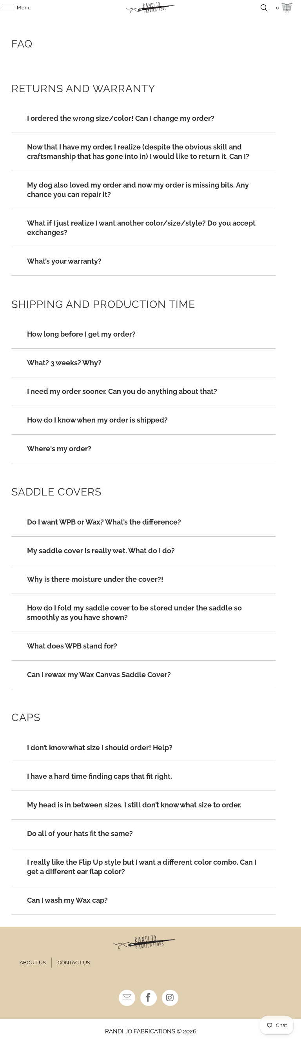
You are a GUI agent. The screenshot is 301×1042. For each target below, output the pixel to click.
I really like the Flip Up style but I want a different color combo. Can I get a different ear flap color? (141, 867)
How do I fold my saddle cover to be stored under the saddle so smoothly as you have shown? (134, 612)
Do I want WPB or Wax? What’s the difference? (104, 522)
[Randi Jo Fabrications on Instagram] (170, 998)
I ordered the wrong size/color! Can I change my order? (120, 118)
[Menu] (4, 8)
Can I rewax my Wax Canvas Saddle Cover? (99, 674)
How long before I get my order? (81, 334)
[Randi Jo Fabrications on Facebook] (148, 998)
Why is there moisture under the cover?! (95, 579)
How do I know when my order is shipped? (97, 420)
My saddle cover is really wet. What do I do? (101, 551)
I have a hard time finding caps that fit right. (99, 776)
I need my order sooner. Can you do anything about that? (122, 391)
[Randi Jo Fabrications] (150, 8)
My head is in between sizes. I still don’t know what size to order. (134, 805)
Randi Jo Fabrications (140, 1031)
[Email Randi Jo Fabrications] (127, 998)
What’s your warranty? (64, 261)
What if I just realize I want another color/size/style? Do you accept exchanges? (141, 228)
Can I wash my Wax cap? (67, 900)
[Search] (264, 8)
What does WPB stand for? (72, 646)
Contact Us (74, 962)
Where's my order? (59, 448)
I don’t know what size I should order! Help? (99, 747)
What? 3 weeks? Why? (64, 363)
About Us (33, 962)
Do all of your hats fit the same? (80, 833)
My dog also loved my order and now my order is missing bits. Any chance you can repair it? (138, 190)
